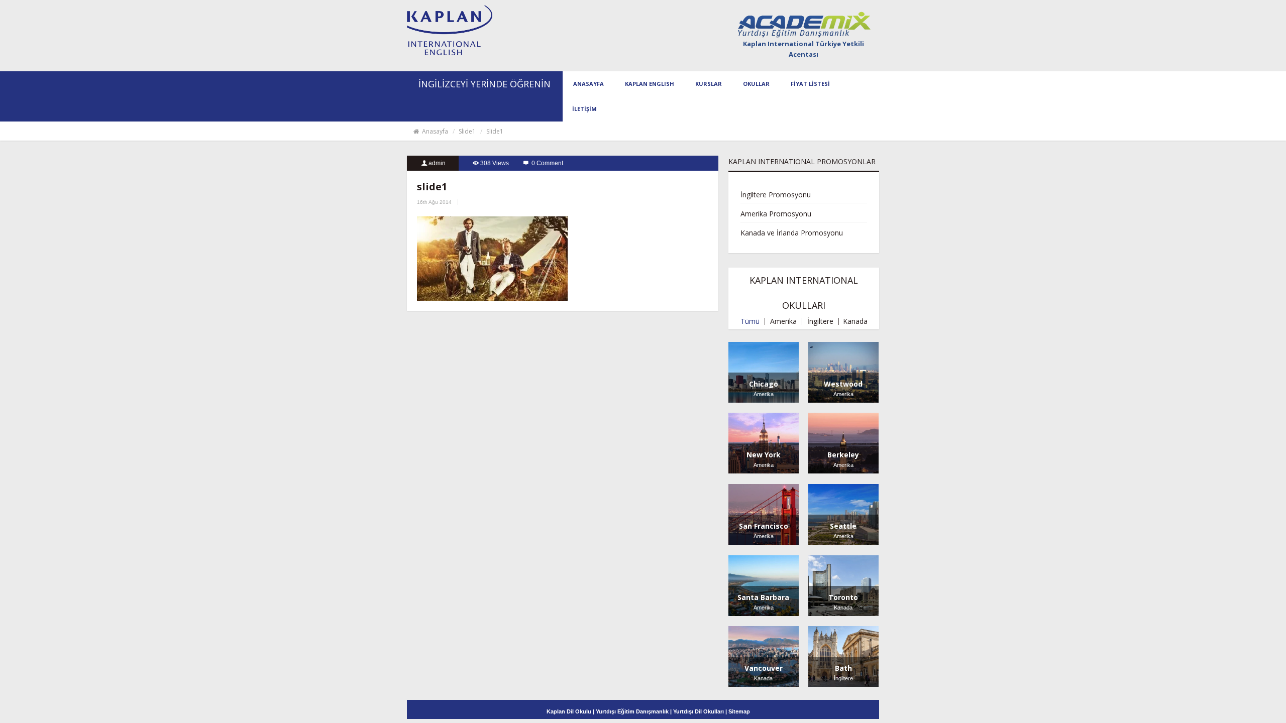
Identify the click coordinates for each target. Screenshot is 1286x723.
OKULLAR (756, 83)
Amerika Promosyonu (775, 213)
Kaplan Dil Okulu (570, 711)
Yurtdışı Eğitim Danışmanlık (632, 711)
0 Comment (547, 163)
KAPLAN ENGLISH (649, 83)
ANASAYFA (588, 83)
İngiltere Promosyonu (775, 194)
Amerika (783, 321)
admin (437, 163)
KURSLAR (708, 83)
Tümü (750, 321)
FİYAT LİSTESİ (810, 83)
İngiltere (820, 321)
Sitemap (739, 711)
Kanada (855, 321)
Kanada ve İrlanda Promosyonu (791, 232)
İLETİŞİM (584, 108)
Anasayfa (434, 131)
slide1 (467, 131)
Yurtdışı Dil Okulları (698, 711)
